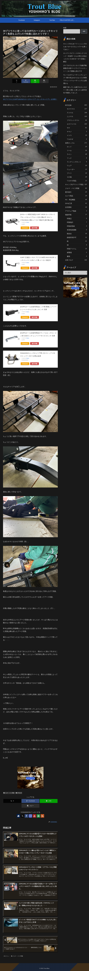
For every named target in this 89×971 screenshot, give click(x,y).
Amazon (25, 228)
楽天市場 (34, 228)
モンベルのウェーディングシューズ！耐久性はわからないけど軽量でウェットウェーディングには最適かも (75, 79)
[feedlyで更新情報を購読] (38, 816)
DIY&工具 (19, 793)
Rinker (27, 222)
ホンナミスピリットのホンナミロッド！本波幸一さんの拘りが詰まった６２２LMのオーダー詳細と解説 (75, 57)
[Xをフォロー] (22, 816)
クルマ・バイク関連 (9, 793)
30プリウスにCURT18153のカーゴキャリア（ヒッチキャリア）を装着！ (30, 99)
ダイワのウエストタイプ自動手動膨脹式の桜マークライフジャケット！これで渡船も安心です (75, 68)
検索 (64, 28)
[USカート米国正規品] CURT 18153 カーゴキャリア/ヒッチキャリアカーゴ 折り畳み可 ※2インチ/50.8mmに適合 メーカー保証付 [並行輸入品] (37, 217)
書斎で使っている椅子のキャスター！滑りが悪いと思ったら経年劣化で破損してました (75, 90)
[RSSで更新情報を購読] (42, 816)
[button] (44, 81)
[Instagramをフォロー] (30, 816)
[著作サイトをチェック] (18, 816)
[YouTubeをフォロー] (34, 816)
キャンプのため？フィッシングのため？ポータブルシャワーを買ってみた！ (75, 46)
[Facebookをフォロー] (26, 816)
